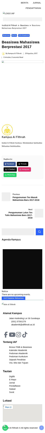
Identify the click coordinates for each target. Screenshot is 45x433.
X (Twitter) (11, 169)
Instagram (25, 169)
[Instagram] (18, 335)
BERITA (24, 3)
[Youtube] (12, 335)
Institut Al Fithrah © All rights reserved (20, 428)
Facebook (10, 164)
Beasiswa (6, 35)
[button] (22, 19)
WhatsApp (11, 175)
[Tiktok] (25, 335)
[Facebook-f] (6, 335)
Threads (24, 164)
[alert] (22, 270)
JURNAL (37, 3)
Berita (14, 35)
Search (39, 231)
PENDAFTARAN (33, 8)
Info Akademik (24, 35)
